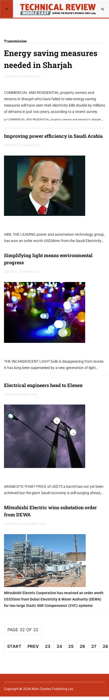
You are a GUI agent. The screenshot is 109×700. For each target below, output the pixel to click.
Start (14, 646)
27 (94, 646)
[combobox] (102, 9)
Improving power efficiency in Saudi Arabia (53, 136)
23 (48, 646)
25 (71, 646)
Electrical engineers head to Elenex (43, 385)
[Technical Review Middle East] (57, 6)
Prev (33, 646)
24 (59, 646)
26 (82, 646)
